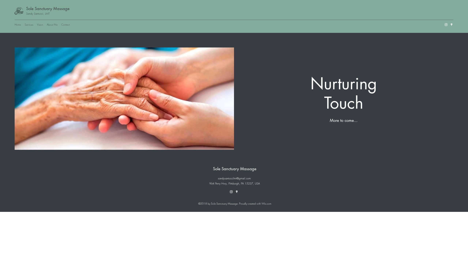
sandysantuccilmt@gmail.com (234, 178)
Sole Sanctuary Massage (47, 8)
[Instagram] (446, 24)
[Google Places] (451, 24)
